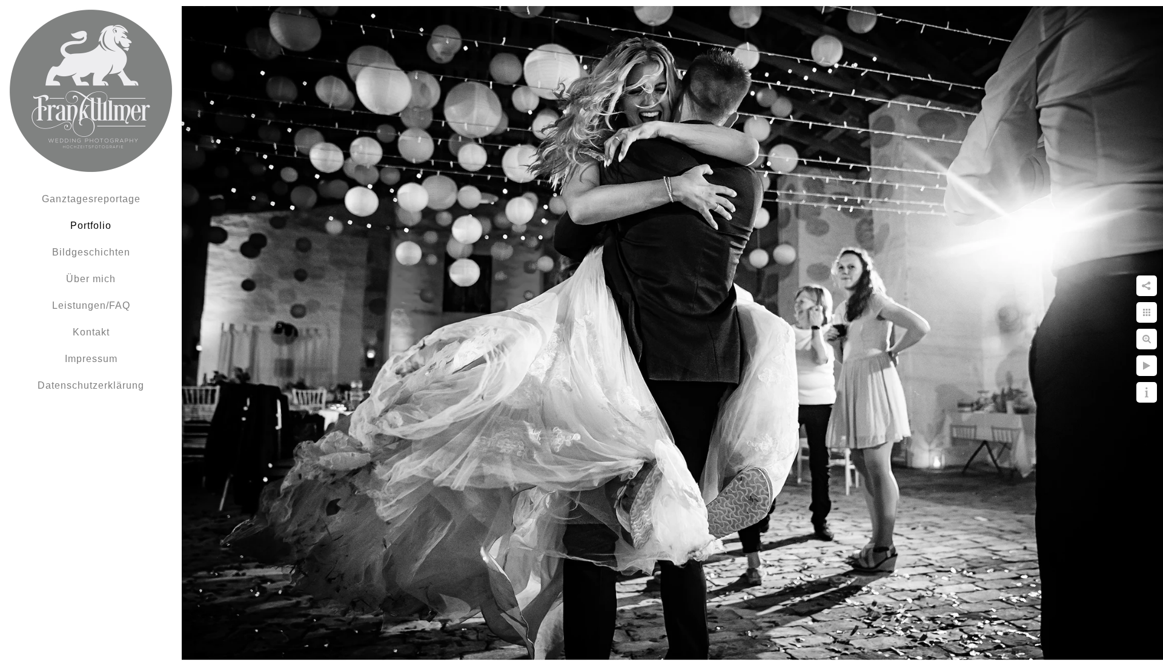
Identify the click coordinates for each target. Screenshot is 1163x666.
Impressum (91, 359)
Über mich (91, 279)
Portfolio (90, 225)
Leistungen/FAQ (91, 305)
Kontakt (91, 332)
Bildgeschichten (91, 252)
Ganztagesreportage (91, 199)
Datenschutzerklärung (91, 385)
